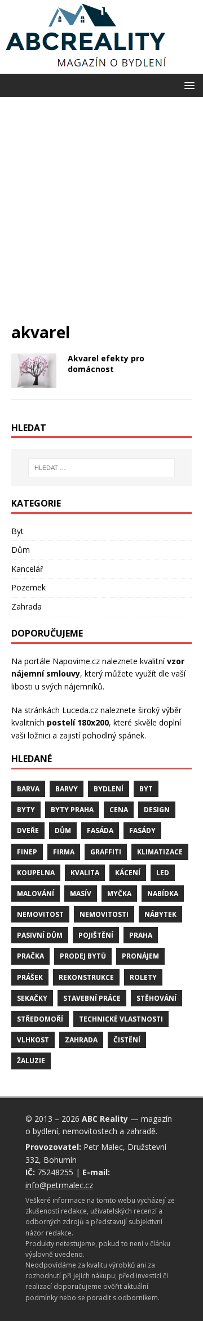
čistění (126, 1040)
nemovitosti (104, 914)
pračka (30, 956)
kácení (127, 872)
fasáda (100, 830)
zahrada (81, 1040)
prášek (30, 977)
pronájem (140, 956)
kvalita (84, 872)
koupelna (36, 872)
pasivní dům (40, 935)
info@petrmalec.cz (59, 1185)
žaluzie (31, 1060)
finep (27, 852)
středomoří (40, 1019)
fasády (142, 830)
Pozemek (28, 587)
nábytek (160, 914)
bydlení (108, 789)
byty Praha (72, 809)
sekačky (32, 998)
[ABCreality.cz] (86, 67)
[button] (187, 85)
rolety (143, 977)
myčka (119, 893)
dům (63, 830)
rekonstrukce (86, 977)
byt (146, 789)
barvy (66, 789)
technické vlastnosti (121, 1019)
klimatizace (160, 852)
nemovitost (40, 914)
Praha (140, 935)
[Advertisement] (101, 215)
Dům (20, 549)
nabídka (162, 893)
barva (28, 789)
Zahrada (26, 606)
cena (118, 809)
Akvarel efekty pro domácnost (106, 363)
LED (162, 872)
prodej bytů (83, 956)
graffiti (105, 852)
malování (35, 893)
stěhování (156, 998)
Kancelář (27, 568)
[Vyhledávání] (101, 467)
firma (63, 852)
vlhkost (33, 1040)
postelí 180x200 (78, 722)
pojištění (95, 935)
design (157, 809)
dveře (28, 830)
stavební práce (92, 998)
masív (80, 893)
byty (26, 809)
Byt (17, 531)
